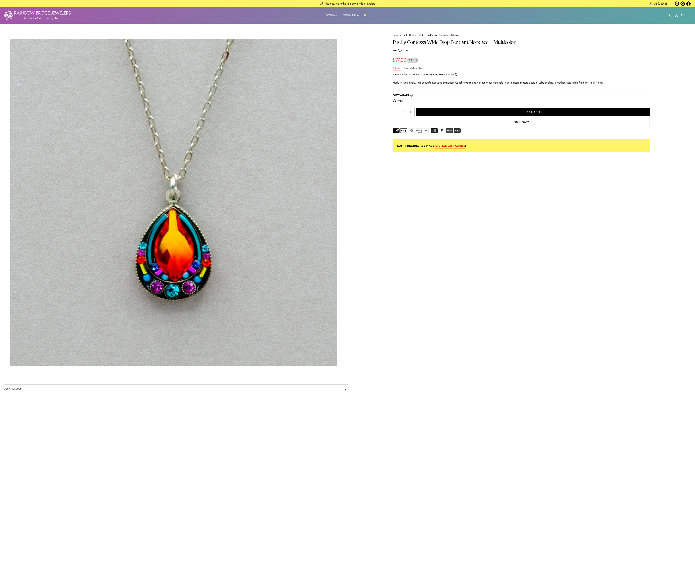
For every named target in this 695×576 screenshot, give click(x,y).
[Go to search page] (670, 15)
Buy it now (521, 122)
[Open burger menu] (688, 15)
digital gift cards (450, 146)
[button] (670, 15)
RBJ (365, 15)
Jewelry (330, 15)
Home (396, 35)
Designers (349, 15)
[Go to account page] (676, 15)
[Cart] (682, 15)
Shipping (397, 68)
